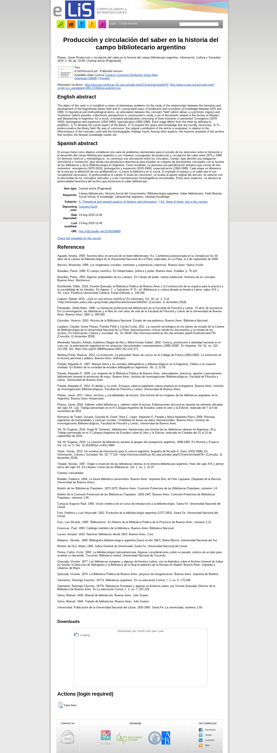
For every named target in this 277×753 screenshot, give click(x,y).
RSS (207, 745)
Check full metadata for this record (79, 238)
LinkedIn (209, 740)
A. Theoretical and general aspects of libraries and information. (118, 201)
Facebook (210, 730)
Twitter (208, 735)
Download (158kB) (85, 78)
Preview (105, 78)
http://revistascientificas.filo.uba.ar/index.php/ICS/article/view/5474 (126, 84)
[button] (60, 705)
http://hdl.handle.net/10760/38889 (100, 231)
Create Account (128, 23)
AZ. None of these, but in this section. (184, 201)
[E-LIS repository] (90, 18)
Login (113, 23)
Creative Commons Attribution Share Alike (131, 75)
